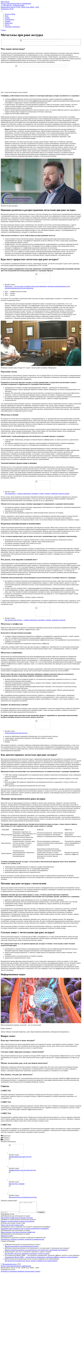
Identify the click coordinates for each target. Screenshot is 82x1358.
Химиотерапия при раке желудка (16, 733)
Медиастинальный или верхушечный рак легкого (22, 1246)
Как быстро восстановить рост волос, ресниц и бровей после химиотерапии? (31, 1261)
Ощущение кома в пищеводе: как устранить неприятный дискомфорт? (25, 1228)
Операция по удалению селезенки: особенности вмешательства (22, 1239)
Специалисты (9, 19)
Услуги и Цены (10, 14)
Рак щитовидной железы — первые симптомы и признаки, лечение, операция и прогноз (35, 620)
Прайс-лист (9, 23)
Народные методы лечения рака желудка (23, 1197)
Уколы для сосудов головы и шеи (12, 1225)
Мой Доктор (5, 2)
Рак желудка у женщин (16, 1184)
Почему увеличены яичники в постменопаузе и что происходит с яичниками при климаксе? (36, 1250)
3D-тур (7, 25)
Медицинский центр (9, 1264)
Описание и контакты (12, 27)
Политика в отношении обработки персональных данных (20, 1271)
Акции (7, 18)
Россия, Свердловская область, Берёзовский (16, 3)
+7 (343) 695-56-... (12, 5)
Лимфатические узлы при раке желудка (22, 1170)
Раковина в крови (7, 1236)
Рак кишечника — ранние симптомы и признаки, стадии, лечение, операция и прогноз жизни (37, 493)
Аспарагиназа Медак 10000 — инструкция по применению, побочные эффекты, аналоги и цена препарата (41, 1257)
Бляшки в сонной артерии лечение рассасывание (17, 1221)
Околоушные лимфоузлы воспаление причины (17, 1218)
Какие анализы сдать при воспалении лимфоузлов (18, 1232)
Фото (6, 16)
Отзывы (7, 21)
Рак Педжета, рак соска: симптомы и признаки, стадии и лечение (27, 1253)
